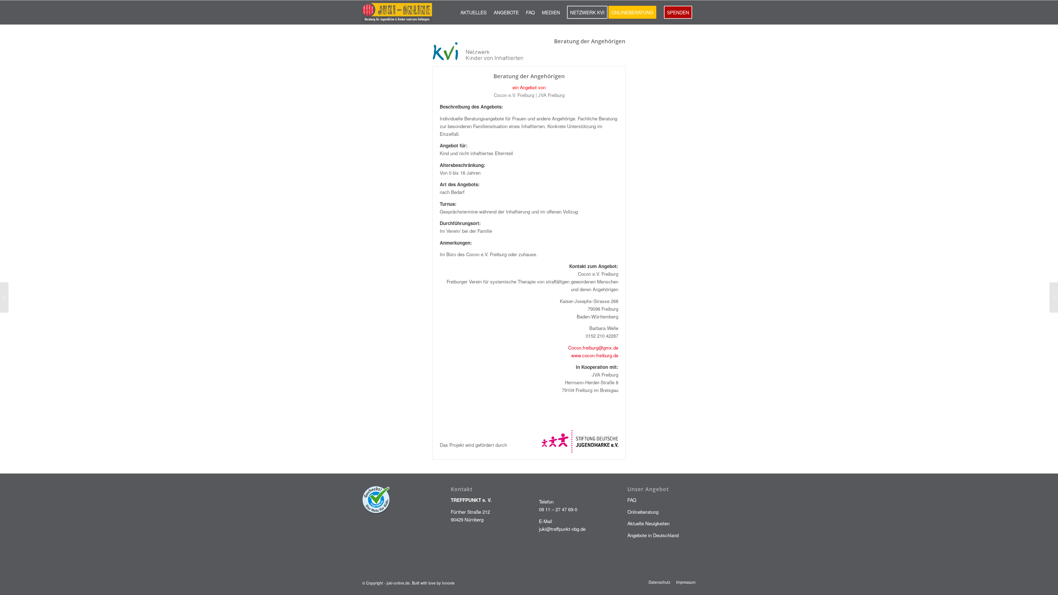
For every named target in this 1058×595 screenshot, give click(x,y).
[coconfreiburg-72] (4, 297)
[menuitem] (473, 12)
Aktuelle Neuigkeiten (648, 523)
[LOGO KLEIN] (397, 12)
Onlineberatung (642, 511)
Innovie (448, 583)
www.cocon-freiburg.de (594, 355)
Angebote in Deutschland (653, 535)
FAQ (631, 499)
